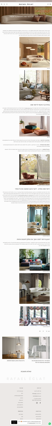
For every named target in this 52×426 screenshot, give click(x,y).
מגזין (22, 416)
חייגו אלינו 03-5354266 (37, 396)
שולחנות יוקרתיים (20, 407)
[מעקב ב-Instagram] (37, 403)
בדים (22, 393)
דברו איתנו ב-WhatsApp (36, 393)
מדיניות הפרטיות (32, 423)
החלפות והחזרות (38, 414)
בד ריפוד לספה (24, 199)
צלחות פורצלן (20, 402)
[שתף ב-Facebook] (46, 331)
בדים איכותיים (45, 112)
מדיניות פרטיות (38, 416)
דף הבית (39, 13)
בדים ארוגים (31, 195)
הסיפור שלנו (21, 414)
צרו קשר (21, 418)
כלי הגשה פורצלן (20, 404)
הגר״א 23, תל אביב (37, 391)
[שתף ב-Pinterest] (43, 331)
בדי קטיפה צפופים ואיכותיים (23, 195)
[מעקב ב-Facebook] (40, 403)
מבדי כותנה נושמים (28, 108)
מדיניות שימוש (38, 418)
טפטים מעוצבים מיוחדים (19, 395)
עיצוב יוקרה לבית (20, 391)
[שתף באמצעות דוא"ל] (40, 331)
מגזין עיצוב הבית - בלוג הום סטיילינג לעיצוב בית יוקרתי (31, 13)
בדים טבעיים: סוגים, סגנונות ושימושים (15, 360)
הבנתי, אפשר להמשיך (14, 422)
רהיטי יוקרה (21, 400)
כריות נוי (21, 398)
